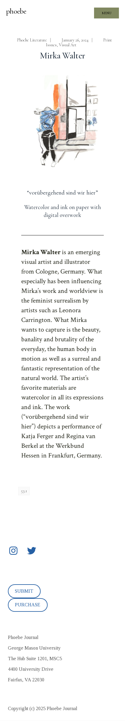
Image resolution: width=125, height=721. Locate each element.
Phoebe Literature (32, 40)
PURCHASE (27, 604)
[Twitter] (31, 550)
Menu (106, 13)
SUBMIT (24, 591)
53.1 (24, 490)
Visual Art (67, 45)
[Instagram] (13, 550)
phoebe (16, 11)
